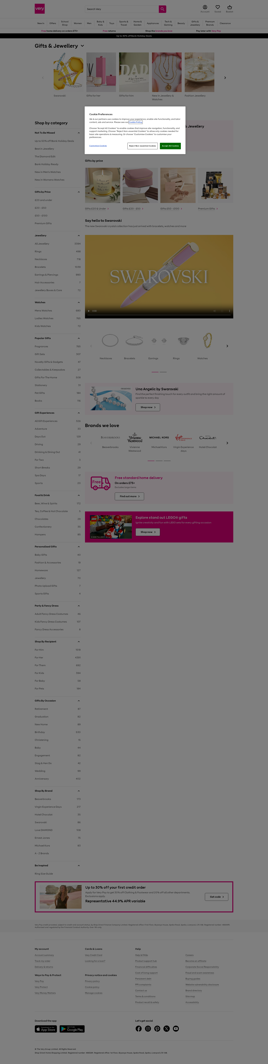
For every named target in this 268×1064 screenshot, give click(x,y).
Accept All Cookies (170, 146)
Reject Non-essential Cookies (142, 146)
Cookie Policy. (135, 122)
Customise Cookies (98, 145)
